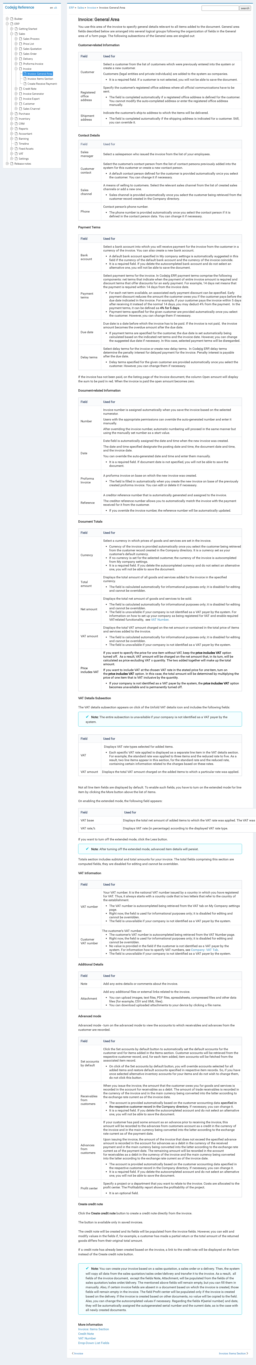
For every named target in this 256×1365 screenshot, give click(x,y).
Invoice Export (31, 98)
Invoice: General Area (40, 74)
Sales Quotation (32, 49)
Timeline (24, 143)
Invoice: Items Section (40, 79)
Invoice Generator (33, 93)
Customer (29, 103)
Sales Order (30, 54)
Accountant (25, 133)
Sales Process (31, 39)
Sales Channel (31, 108)
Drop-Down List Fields (93, 1343)
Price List (28, 44)
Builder (18, 19)
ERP (16, 24)
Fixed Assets (26, 148)
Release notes (22, 163)
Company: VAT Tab (204, 950)
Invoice (27, 69)
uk (55, 7)
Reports (23, 128)
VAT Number (159, 619)
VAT (21, 153)
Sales (22, 34)
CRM (22, 123)
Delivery (28, 59)
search (245, 8)
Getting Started (28, 29)
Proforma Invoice (33, 64)
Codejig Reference (19, 7)
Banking (24, 138)
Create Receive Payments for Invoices (50, 83)
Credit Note (29, 88)
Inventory (24, 118)
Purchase (24, 113)
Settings (24, 158)
